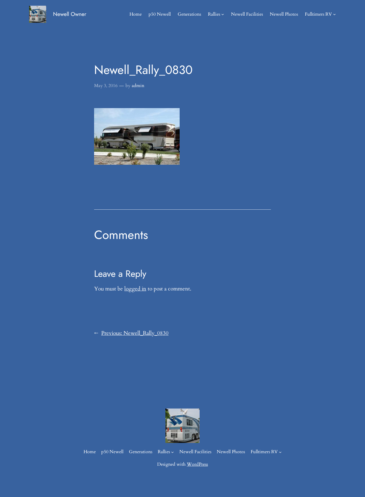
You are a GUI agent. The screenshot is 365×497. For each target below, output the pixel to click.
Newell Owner (69, 14)
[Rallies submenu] (222, 14)
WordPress (197, 464)
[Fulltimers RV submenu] (334, 14)
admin (138, 86)
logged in (135, 288)
